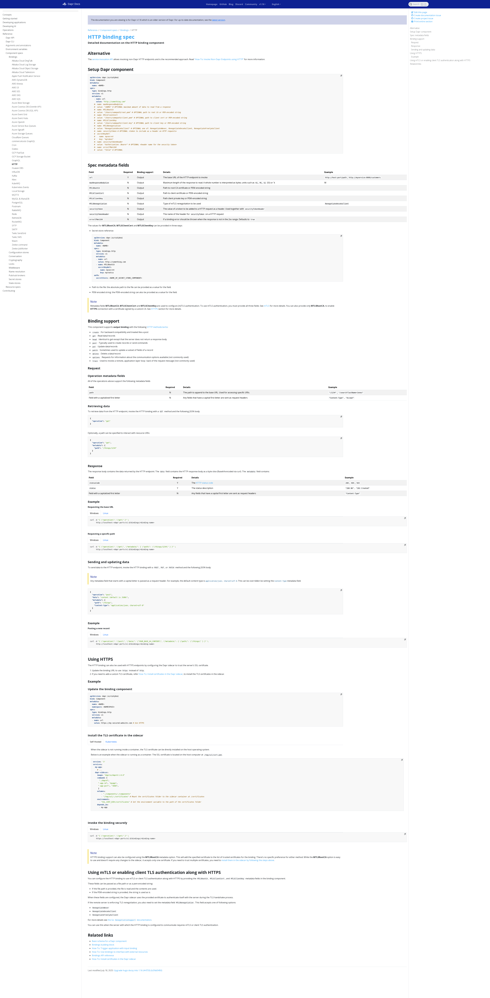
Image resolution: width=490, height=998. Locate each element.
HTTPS (154, 308)
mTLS (266, 305)
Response (415, 46)
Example (415, 56)
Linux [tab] (105, 513)
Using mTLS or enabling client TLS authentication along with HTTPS (440, 60)
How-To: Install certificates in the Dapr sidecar (161, 674)
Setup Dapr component (420, 31)
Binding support (417, 38)
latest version (218, 20)
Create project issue (423, 18)
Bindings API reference (103, 955)
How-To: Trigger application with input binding (114, 948)
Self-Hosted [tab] (95, 741)
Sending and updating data (423, 49)
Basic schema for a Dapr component (109, 941)
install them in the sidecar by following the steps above (248, 860)
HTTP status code (204, 482)
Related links (415, 63)
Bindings (124, 30)
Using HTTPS (416, 53)
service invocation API (102, 59)
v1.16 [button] (261, 4)
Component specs (109, 30)
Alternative (415, 28)
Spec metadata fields (419, 35)
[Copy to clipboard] (341, 75)
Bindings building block (103, 944)
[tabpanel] (247, 522)
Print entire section (423, 21)
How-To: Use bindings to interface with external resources (120, 951)
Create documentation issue (427, 15)
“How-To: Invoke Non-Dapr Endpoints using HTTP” (219, 59)
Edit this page (420, 12)
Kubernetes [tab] (111, 741)
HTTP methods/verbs (157, 327)
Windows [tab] (94, 513)
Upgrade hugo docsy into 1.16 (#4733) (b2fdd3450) (138, 970)
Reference (92, 30)
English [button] (275, 4)
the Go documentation (129, 920)
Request (415, 42)
